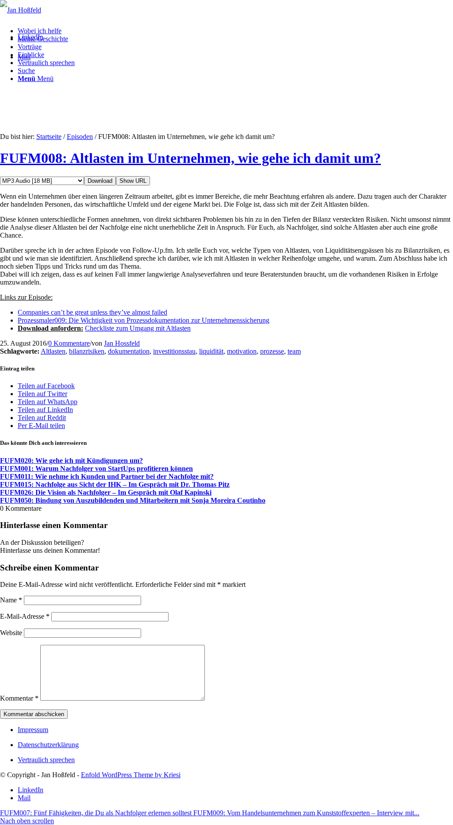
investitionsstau (174, 351)
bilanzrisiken (86, 351)
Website (11, 632)
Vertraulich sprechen (46, 759)
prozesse (272, 351)
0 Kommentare (69, 343)
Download (100, 180)
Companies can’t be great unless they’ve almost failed (92, 312)
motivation (242, 351)
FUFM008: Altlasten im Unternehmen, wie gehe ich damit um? (190, 158)
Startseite (48, 136)
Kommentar (19, 698)
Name (11, 600)
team (294, 351)
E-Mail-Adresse (25, 616)
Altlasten (53, 351)
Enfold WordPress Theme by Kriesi (130, 775)
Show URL (132, 180)
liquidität (211, 351)
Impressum (33, 729)
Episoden (80, 136)
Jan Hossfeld (122, 343)
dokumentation (129, 351)
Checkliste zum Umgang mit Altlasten (138, 328)
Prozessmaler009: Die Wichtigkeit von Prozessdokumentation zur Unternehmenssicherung (143, 320)
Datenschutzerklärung (48, 744)
